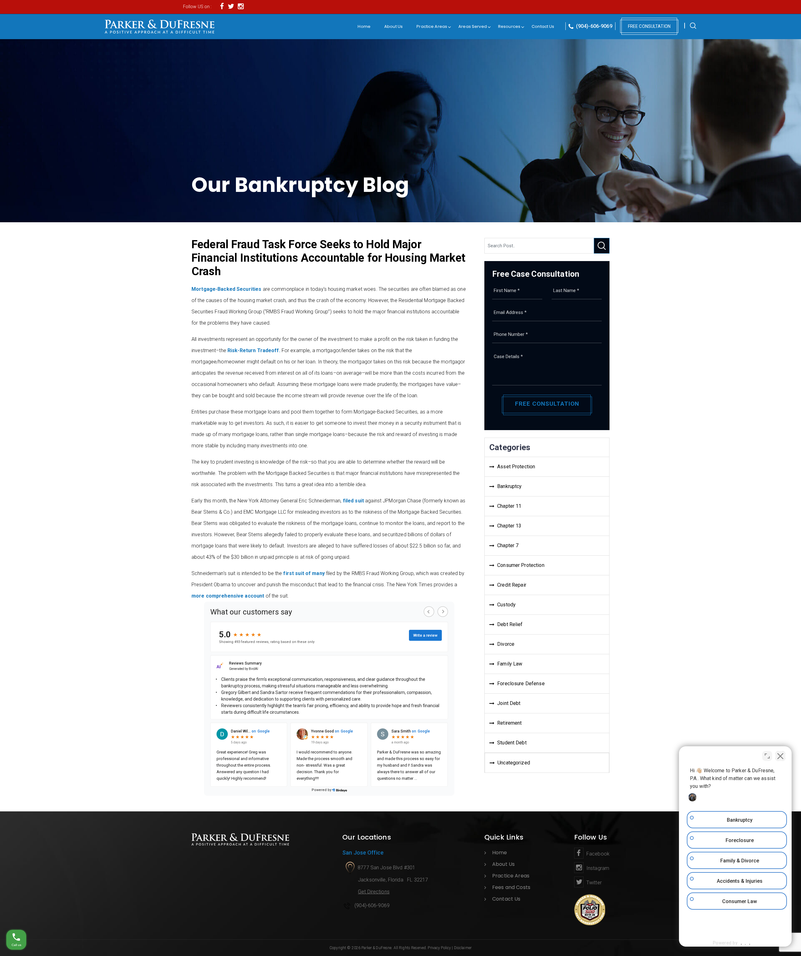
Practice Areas (431, 26)
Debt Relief (510, 624)
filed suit (353, 501)
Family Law (509, 664)
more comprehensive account (227, 596)
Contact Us (543, 26)
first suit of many (303, 573)
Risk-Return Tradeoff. (253, 350)
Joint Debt (508, 703)
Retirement (509, 723)
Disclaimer (463, 948)
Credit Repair (511, 585)
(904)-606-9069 (593, 26)
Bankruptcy (509, 486)
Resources (509, 26)
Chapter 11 (509, 506)
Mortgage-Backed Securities (226, 289)
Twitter (593, 883)
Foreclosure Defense (520, 683)
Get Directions (374, 892)
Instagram (597, 868)
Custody (506, 605)
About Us (393, 26)
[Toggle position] (767, 756)
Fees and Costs (511, 887)
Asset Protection (516, 467)
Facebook (597, 854)
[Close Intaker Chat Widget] (780, 756)
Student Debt (512, 743)
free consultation (649, 26)
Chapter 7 (507, 545)
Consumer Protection (520, 565)
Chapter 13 (509, 526)
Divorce (505, 644)
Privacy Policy (439, 948)
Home (364, 26)
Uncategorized (513, 763)
